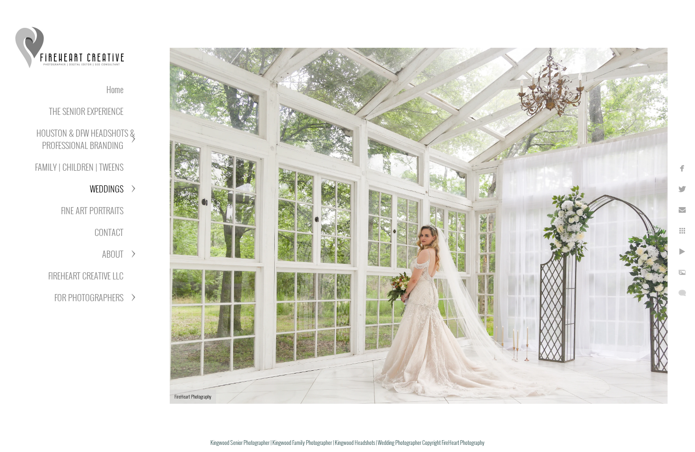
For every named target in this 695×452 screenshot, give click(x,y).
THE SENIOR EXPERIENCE (86, 111)
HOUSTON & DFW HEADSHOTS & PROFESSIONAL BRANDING (85, 139)
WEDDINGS (106, 189)
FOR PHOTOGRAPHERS (88, 297)
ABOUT (112, 254)
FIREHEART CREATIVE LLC (85, 275)
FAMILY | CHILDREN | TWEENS (79, 167)
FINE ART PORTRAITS (92, 210)
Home (114, 89)
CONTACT (109, 232)
